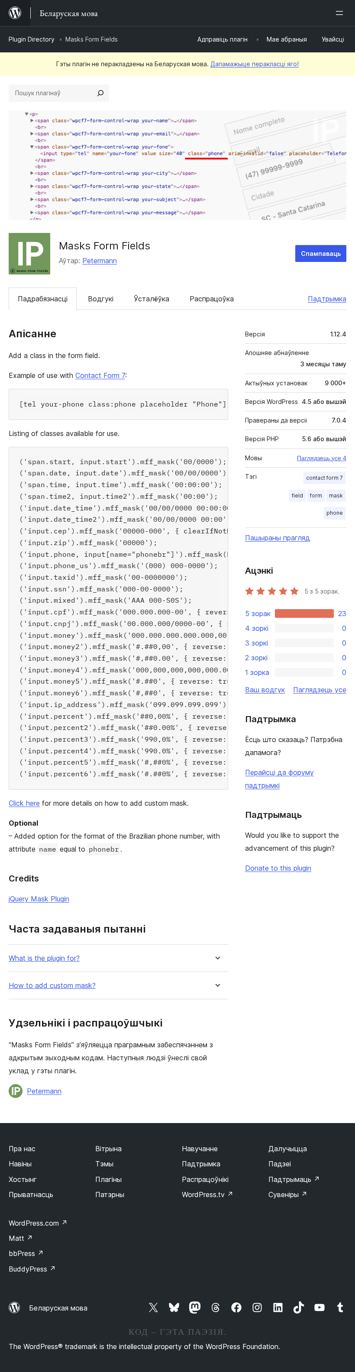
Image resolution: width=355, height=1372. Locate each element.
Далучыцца (287, 1148)
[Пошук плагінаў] (100, 93)
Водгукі (100, 298)
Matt (21, 1238)
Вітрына (108, 1148)
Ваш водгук (265, 689)
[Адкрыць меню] (341, 13)
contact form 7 (324, 478)
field (297, 495)
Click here (24, 803)
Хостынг (23, 1179)
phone (334, 513)
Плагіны (108, 1179)
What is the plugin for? (44, 958)
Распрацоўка (212, 298)
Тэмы (104, 1163)
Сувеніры (287, 1194)
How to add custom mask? (52, 985)
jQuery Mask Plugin (39, 898)
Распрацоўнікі (205, 1179)
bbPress (26, 1253)
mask (336, 495)
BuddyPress (32, 1269)
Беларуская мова (58, 1308)
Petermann (99, 260)
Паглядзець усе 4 (321, 458)
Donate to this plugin (278, 868)
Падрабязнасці (43, 298)
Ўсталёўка (151, 298)
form (316, 495)
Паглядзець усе (319, 689)
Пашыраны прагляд (277, 537)
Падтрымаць (294, 1179)
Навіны (20, 1163)
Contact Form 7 (100, 375)
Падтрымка (327, 298)
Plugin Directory (32, 39)
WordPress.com (38, 1223)
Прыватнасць (31, 1194)
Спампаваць (321, 253)
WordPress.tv (207, 1194)
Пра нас (22, 1148)
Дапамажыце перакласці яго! (254, 64)
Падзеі (279, 1163)
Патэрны (109, 1194)
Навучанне (200, 1148)
